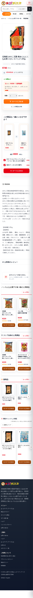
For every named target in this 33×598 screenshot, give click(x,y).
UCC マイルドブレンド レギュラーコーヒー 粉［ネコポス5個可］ (16, 160)
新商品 (21, 14)
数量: (6, 95)
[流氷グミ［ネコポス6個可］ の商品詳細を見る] (24, 389)
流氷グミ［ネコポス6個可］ (15, 165)
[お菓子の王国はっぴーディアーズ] (13, 3)
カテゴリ (28, 14)
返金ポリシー (4, 562)
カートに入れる (16, 171)
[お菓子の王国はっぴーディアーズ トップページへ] (10, 484)
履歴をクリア (6, 425)
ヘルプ (2, 521)
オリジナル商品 (5, 515)
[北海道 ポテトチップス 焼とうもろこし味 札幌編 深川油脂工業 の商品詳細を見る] (8, 303)
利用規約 (3, 565)
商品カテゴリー (5, 511)
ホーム (3, 18)
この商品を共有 (17, 106)
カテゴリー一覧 (5, 548)
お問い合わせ (4, 527)
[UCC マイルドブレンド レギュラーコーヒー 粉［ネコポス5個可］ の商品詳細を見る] (8, 389)
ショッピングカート (6, 524)
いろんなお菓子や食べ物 (14, 18)
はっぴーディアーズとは (7, 508)
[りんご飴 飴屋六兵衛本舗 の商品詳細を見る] (24, 303)
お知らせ (3, 545)
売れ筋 (14, 14)
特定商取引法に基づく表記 (8, 556)
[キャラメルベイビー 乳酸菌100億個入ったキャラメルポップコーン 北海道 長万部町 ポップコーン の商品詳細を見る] (24, 347)
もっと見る (26, 292)
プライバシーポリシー (7, 559)
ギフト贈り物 (4, 518)
